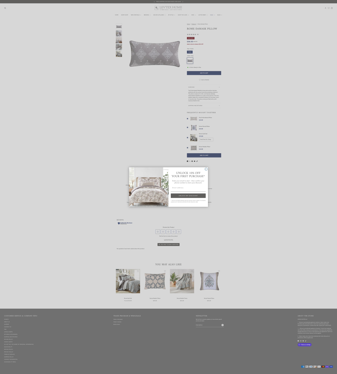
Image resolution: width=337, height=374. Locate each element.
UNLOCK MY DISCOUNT (188, 195)
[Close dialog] (206, 169)
